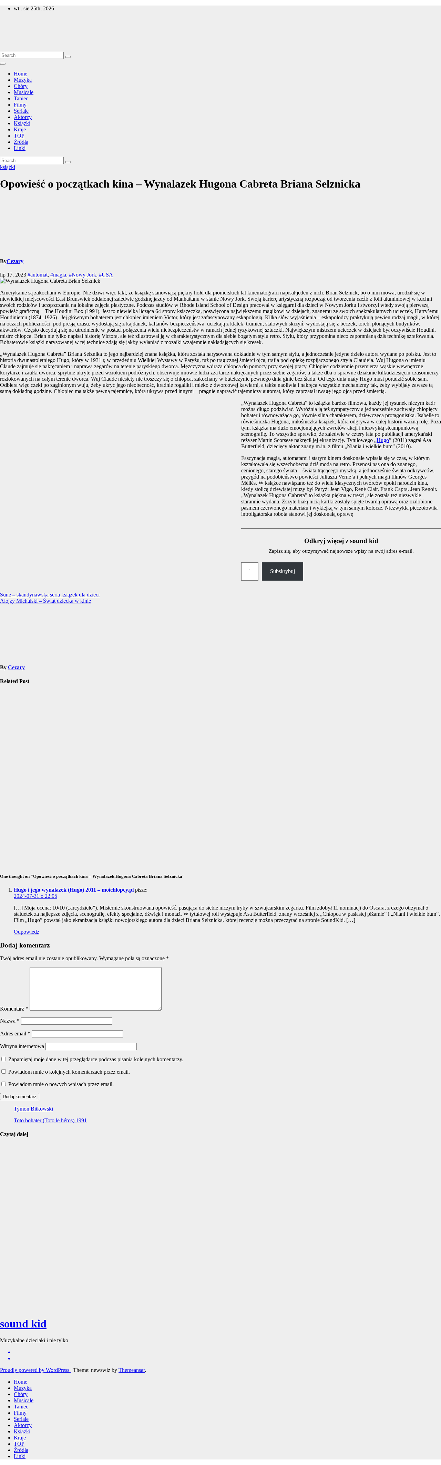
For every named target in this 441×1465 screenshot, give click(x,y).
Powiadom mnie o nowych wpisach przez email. (61, 1084)
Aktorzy (23, 117)
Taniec (21, 98)
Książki (22, 123)
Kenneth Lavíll (10, 1251)
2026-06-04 (12, 1307)
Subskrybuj (282, 571)
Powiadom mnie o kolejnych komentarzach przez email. (69, 1072)
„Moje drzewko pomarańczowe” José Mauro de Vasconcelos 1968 (19, 827)
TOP (19, 136)
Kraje (20, 129)
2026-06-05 (12, 1267)
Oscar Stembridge (13, 1290)
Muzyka (23, 80)
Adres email (15, 1033)
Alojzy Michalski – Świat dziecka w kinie (45, 601)
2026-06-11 (12, 1227)
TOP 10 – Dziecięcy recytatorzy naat (13, 1170)
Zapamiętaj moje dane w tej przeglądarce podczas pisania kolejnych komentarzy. (95, 1059)
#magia (58, 275)
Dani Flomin (14, 1213)
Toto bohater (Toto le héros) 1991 (50, 1120)
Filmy (20, 105)
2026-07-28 (12, 1193)
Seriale (21, 111)
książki (7, 167)
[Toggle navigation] (3, 64)
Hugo (383, 440)
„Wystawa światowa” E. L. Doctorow (15, 766)
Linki (19, 148)
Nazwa (10, 1021)
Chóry (21, 86)
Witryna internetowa (22, 1046)
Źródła (21, 142)
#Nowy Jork (82, 275)
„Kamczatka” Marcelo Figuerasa (16, 714)
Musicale (23, 92)
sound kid (10, 20)
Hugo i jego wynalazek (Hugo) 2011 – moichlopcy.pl (74, 890)
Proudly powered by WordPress (35, 1370)
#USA (106, 275)
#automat (38, 275)
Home (20, 74)
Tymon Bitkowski (33, 1109)
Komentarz (14, 1009)
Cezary (15, 261)
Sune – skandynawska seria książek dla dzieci (50, 595)
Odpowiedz (26, 932)
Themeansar (132, 1370)
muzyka (8, 1148)
